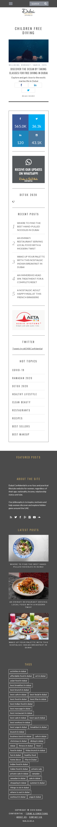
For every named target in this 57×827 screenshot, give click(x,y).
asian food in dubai (18, 680)
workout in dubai (17, 797)
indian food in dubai (19, 764)
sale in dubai (34, 778)
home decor (15, 759)
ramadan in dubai (17, 778)
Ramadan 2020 (22, 378)
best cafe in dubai (18, 694)
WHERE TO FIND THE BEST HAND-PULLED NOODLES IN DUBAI (29, 226)
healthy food (30, 755)
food (38, 745)
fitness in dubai (26, 745)
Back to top (28, 821)
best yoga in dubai (18, 727)
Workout (26, 65)
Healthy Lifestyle (24, 394)
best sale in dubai (18, 717)
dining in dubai (36, 741)
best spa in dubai (37, 717)
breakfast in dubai (38, 727)
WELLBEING (14, 65)
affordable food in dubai (21, 676)
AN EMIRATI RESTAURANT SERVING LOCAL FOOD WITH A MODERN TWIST (29, 604)
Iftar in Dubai (31, 759)
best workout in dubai (20, 722)
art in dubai (40, 676)
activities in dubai (18, 671)
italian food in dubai (19, 769)
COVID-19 (18, 370)
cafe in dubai (40, 736)
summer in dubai (37, 783)
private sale (36, 769)
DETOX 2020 (20, 386)
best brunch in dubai (19, 690)
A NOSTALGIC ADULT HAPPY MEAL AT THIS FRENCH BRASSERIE (29, 294)
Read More (28, 96)
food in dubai (16, 750)
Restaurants (21, 410)
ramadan (36, 773)
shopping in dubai (18, 783)
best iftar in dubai (38, 699)
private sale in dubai (19, 773)
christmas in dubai (18, 741)
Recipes (17, 418)
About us (22, 817)
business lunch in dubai (20, 736)
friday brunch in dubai (35, 750)
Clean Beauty (21, 402)
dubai (12, 745)
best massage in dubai (20, 708)
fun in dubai (15, 755)
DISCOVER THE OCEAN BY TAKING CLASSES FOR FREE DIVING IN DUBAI (28, 71)
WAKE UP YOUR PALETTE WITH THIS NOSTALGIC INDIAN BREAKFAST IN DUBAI (28, 645)
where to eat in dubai (20, 792)
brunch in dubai (17, 731)
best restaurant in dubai (21, 713)
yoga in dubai (35, 797)
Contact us (35, 817)
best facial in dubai (38, 694)
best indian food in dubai (21, 704)
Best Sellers (21, 426)
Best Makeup (21, 434)
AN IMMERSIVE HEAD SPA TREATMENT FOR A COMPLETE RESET (30, 279)
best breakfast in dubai (20, 685)
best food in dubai (18, 699)
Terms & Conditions (37, 813)
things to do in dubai (19, 787)
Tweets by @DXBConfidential (27, 348)
